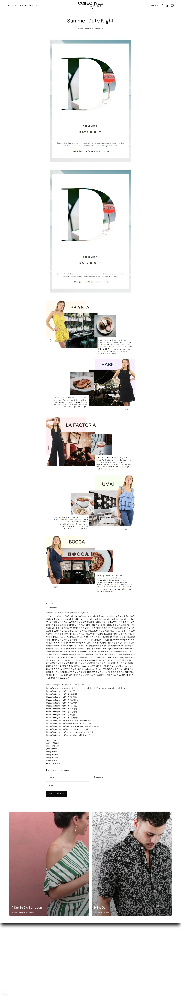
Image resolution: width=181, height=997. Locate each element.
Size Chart (47, 960)
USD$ (153, 5)
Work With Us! (49, 944)
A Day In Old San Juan (27, 907)
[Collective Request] (90, 5)
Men (11, 944)
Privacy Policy (49, 972)
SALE (11, 948)
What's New (14, 937)
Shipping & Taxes (50, 948)
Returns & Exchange (51, 956)
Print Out (100, 907)
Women (12, 941)
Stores (45, 941)
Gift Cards (47, 964)
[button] (162, 5)
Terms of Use (48, 975)
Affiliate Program (50, 968)
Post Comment (56, 794)
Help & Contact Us (50, 952)
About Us (47, 937)
